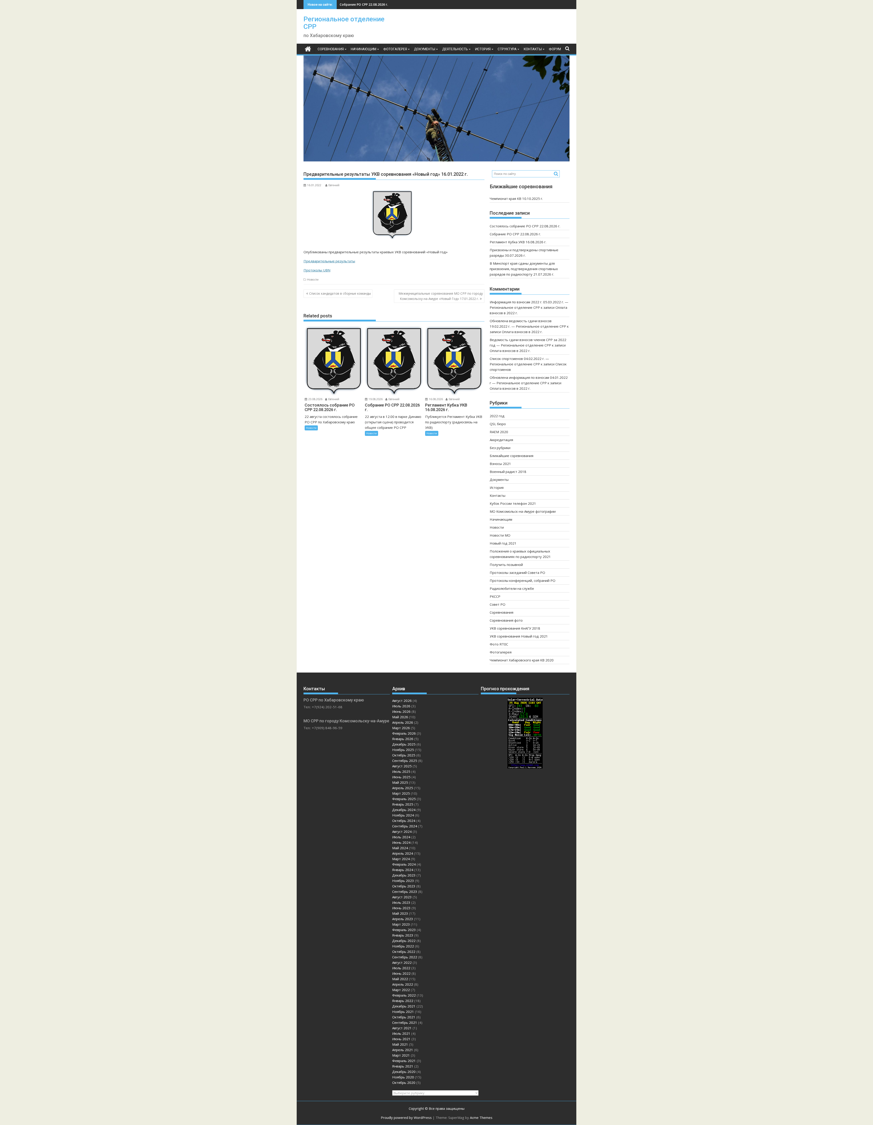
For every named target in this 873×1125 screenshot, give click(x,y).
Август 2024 (402, 831)
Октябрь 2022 (403, 951)
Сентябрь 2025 (404, 760)
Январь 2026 (402, 738)
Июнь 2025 (401, 777)
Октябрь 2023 (403, 886)
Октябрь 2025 (403, 755)
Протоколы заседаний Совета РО (517, 572)
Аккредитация (501, 439)
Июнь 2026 (401, 711)
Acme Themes (481, 1117)
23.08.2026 (315, 399)
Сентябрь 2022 (404, 957)
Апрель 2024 (402, 853)
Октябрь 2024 (403, 820)
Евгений (334, 185)
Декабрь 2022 (404, 940)
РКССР (495, 596)
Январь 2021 (402, 1066)
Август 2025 (402, 766)
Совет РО (497, 604)
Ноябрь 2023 (403, 880)
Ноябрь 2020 (403, 1077)
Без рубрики (500, 447)
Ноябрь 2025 (403, 749)
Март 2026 (401, 728)
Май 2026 (400, 717)
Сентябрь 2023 (404, 891)
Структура (507, 49)
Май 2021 (400, 1044)
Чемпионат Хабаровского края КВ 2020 (522, 660)
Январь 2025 (402, 804)
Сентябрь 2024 (404, 826)
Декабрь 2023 (404, 875)
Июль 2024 (401, 837)
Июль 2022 (401, 968)
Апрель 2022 (402, 984)
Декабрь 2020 (404, 1071)
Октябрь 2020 (403, 1082)
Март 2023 (401, 924)
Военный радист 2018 (508, 471)
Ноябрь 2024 (403, 815)
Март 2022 (401, 989)
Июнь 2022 (401, 973)
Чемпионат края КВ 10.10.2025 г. (516, 198)
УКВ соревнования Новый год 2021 (519, 636)
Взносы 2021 (500, 463)
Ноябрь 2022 (403, 946)
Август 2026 (402, 700)
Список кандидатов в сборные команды (340, 293)
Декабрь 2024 (404, 809)
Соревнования (331, 49)
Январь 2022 (402, 1000)
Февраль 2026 (404, 733)
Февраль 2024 (404, 864)
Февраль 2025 (404, 798)
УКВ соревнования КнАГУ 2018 (515, 628)
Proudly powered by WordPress (406, 1117)
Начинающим (363, 49)
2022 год (497, 416)
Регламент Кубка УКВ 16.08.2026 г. (367, 4)
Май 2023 (400, 913)
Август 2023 (402, 897)
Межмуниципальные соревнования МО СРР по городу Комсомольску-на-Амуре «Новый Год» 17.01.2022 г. (441, 296)
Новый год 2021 (503, 543)
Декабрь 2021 (404, 1006)
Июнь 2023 (401, 908)
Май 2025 (400, 782)
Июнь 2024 (401, 842)
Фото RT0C (499, 644)
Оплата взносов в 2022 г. (522, 331)
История (483, 49)
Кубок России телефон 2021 (513, 503)
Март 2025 (401, 793)
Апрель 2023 (402, 919)
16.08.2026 (435, 399)
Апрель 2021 (402, 1049)
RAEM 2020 (499, 431)
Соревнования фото (506, 620)
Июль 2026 (401, 706)
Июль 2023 (401, 902)
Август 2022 (402, 962)
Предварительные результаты (329, 261)
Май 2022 (400, 979)
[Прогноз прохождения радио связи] (525, 767)
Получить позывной (506, 564)
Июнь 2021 (401, 1039)
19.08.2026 (375, 399)
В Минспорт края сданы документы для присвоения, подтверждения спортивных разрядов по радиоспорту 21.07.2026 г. (524, 268)
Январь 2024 (402, 869)
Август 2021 (402, 1028)
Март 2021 (401, 1055)
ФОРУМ (555, 49)
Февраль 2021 (404, 1060)
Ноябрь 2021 (403, 1011)
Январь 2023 (402, 935)
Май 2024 (400, 848)
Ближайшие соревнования (511, 455)
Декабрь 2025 (404, 744)
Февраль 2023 (404, 929)
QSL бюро (498, 424)
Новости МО (500, 535)
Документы (424, 49)
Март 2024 (401, 858)
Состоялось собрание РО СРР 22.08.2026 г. (525, 226)
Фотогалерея (395, 49)
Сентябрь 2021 (404, 1022)
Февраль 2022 (404, 995)
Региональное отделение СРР (344, 22)
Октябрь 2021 (403, 1017)
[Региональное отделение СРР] (308, 48)
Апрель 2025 (402, 788)
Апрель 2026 (402, 722)
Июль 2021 (401, 1033)
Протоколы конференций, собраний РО (522, 580)
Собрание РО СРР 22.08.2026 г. (515, 234)
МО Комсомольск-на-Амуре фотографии (523, 511)
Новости (313, 279)
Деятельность (455, 49)
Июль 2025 (401, 771)
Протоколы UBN (317, 270)
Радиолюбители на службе (512, 588)
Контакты (533, 49)
